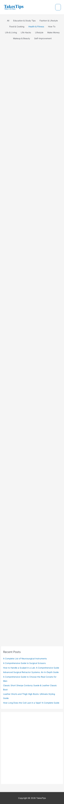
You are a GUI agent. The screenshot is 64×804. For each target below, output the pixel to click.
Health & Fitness (14, 186)
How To (26, 340)
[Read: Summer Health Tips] (20, 604)
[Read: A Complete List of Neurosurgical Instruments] (28, 153)
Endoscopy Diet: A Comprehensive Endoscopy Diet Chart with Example (29, 502)
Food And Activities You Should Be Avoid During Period (31, 559)
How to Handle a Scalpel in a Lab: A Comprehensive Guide (30, 333)
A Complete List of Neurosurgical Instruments (28, 180)
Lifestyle (27, 449)
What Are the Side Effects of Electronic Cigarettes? (30, 443)
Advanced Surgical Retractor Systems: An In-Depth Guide (30, 388)
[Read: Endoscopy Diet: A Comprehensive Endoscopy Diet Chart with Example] (15, 494)
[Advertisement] (32, 80)
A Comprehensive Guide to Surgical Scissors (28, 279)
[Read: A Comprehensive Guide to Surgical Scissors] (28, 252)
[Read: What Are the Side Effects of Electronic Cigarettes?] (31, 436)
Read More (15, 215)
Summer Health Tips (23, 608)
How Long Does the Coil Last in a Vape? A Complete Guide (31, 703)
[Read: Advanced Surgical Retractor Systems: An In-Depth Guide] (25, 382)
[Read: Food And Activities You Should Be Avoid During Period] (25, 553)
